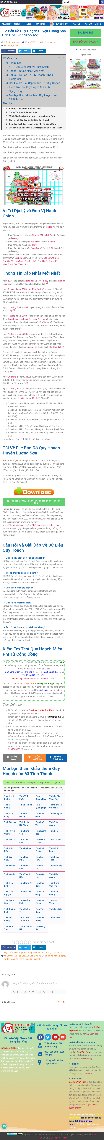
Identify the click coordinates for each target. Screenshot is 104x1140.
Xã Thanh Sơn (35, 959)
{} (48, 992)
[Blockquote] (36, 992)
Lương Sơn (19, 258)
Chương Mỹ (37, 235)
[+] (51, 992)
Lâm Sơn (28, 261)
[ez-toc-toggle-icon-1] (58, 58)
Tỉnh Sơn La (9, 866)
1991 (25, 307)
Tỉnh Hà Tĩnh (25, 892)
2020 (34, 398)
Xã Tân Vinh (9, 959)
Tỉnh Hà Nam (25, 848)
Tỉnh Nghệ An (25, 883)
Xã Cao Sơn (57, 952)
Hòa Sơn (19, 261)
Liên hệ (75, 1064)
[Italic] (18, 992)
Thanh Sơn (23, 264)
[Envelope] (62, 1037)
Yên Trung (42, 319)
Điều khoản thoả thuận (83, 1042)
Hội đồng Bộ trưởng (37, 289)
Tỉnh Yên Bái (10, 874)
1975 (10, 280)
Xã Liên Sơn (44, 955)
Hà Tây (45, 280)
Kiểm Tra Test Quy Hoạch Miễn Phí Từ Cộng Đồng (31, 89)
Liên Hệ (98, 24)
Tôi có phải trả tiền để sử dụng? (22, 573)
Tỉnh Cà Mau (55, 918)
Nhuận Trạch (48, 261)
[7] (14, 310)
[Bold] (14, 992)
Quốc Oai (35, 248)
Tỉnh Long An (55, 814)
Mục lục (16, 62)
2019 (26, 376)
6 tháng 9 (12, 289)
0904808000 (14, 749)
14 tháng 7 (13, 334)
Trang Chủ (7, 24)
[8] (21, 328)
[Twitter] (48, 1037)
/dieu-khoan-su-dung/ (82, 1058)
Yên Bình (33, 319)
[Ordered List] (29, 992)
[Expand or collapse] (63, 58)
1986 (24, 289)
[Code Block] (40, 992)
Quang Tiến (32, 347)
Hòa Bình (34, 241)
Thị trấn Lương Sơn (28, 952)
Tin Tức (17, 24)
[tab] (34, 558)
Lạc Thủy (32, 245)
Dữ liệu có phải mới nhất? (18, 602)
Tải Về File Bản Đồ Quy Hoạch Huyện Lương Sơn (31, 77)
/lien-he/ (88, 1073)
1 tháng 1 (22, 398)
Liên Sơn (37, 261)
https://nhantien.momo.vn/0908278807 (37, 678)
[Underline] (21, 992)
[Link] (44, 992)
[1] (63, 346)
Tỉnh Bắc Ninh (25, 805)
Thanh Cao (12, 264)
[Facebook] (40, 1037)
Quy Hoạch (40, 24)
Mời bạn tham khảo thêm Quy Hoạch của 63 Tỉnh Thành (33, 97)
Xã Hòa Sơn (19, 955)
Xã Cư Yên (9, 955)
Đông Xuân (13, 319)
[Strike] (25, 992)
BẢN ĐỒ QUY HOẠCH (86, 41)
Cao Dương (49, 258)
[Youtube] (55, 1037)
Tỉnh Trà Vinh (55, 839)
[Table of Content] (59, 58)
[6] (47, 283)
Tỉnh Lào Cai (10, 839)
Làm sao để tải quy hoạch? (19, 587)
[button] (34, 502)
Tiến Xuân (23, 319)
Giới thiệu (77, 1078)
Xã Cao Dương (44, 952)
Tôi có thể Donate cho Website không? (26, 627)
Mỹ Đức (50, 235)
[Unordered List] (33, 992)
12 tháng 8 (13, 307)
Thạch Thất (48, 248)
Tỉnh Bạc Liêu (55, 909)
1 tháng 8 (12, 316)
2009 (25, 334)
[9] (27, 383)
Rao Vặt (88, 24)
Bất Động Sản (62, 24)
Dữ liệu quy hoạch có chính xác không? (25, 558)
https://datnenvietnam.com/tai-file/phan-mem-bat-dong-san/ (31, 525)
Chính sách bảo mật (82, 1024)
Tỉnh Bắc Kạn (10, 822)
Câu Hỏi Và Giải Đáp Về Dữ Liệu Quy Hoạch (34, 83)
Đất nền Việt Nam (59, 1137)
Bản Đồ (28, 24)
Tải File (76, 24)
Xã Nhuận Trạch (58, 955)
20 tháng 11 (13, 376)
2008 (24, 316)
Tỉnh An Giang (56, 866)
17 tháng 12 (13, 388)
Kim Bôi (51, 241)
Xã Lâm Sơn (32, 955)
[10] (39, 398)
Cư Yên (10, 261)
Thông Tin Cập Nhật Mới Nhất (26, 70)
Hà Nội (49, 227)
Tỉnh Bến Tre (55, 831)
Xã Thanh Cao (22, 959)
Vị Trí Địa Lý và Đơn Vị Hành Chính (29, 66)
